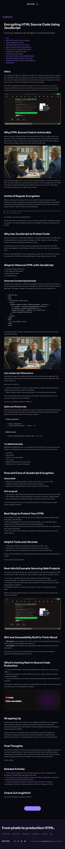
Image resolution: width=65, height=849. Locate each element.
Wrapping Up (10, 63)
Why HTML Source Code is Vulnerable (18, 40)
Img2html (29, 797)
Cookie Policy (26, 834)
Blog (51, 834)
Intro (7, 38)
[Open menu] (37, 4)
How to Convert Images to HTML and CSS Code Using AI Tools (25, 773)
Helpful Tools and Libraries (14, 54)
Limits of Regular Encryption (15, 43)
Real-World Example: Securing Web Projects (20, 56)
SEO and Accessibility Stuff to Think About (19, 58)
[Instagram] (15, 841)
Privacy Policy (16, 834)
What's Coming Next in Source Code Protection (20, 60)
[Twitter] (21, 841)
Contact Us (44, 834)
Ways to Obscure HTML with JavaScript (18, 47)
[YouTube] (25, 841)
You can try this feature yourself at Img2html (18, 402)
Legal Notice (35, 834)
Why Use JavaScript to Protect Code (17, 45)
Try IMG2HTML (6, 17)
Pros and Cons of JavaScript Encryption (18, 49)
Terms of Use (6, 834)
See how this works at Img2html (14, 560)
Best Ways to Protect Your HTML (16, 51)
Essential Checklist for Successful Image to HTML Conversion (25, 782)
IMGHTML (31, 4)
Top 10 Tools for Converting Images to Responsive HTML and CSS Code (28, 777)
